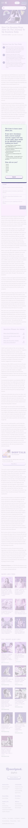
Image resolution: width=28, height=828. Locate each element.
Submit (14, 177)
